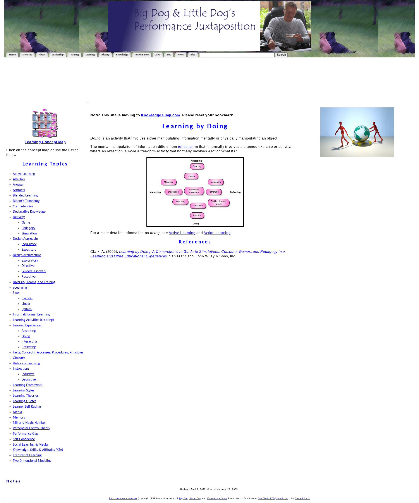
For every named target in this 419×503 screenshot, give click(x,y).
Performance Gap (25, 434)
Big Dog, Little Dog (190, 498)
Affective (19, 179)
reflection (186, 146)
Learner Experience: (27, 325)
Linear (26, 304)
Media (17, 412)
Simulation (29, 233)
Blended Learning (25, 195)
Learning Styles (23, 390)
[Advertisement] (209, 79)
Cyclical (27, 298)
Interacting (29, 341)
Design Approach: (25, 239)
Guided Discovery (34, 271)
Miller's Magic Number (29, 423)
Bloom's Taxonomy (26, 201)
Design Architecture (27, 255)
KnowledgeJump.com (160, 115)
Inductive (28, 374)
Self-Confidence (24, 439)
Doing (26, 336)
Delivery (19, 217)
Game (26, 222)
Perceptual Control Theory (31, 428)
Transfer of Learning (27, 455)
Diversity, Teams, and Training (34, 282)
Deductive (29, 379)
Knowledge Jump (217, 498)
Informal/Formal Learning (31, 314)
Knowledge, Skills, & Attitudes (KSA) (38, 450)
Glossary (19, 358)
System (27, 309)
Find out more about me (123, 498)
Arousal (18, 184)
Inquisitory (29, 244)
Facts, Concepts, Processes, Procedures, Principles (48, 352)
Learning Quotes (24, 401)
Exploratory (30, 260)
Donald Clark (302, 498)
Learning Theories (25, 396)
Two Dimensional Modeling (32, 461)
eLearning (20, 287)
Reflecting (29, 347)
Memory (19, 417)
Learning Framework (27, 385)
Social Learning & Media (30, 444)
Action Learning (217, 233)
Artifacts (19, 190)
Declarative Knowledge (29, 212)
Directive (28, 266)
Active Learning (24, 174)
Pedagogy (28, 228)
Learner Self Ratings (27, 406)
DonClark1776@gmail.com (273, 498)
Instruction (20, 368)
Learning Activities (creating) (33, 320)
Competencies (23, 206)
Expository (29, 250)
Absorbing (29, 331)
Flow (16, 293)
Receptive (29, 277)
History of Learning (26, 363)
